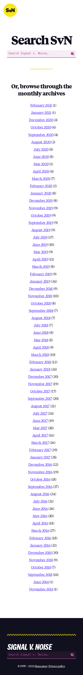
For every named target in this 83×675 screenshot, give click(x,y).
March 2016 (40, 530)
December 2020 (41, 119)
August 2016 (39, 493)
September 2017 (40, 398)
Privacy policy (56, 666)
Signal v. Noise (10, 10)
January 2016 (40, 545)
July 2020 (41, 149)
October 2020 (41, 126)
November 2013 (41, 588)
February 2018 (40, 361)
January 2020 (40, 192)
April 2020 (41, 171)
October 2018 (41, 303)
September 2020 (40, 134)
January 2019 (40, 281)
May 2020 (41, 163)
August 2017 (40, 405)
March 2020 (41, 178)
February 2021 (41, 105)
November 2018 (40, 295)
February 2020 (41, 185)
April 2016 (40, 522)
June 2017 (40, 420)
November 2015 (41, 559)
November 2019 (41, 207)
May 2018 (41, 339)
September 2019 (41, 222)
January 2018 (40, 369)
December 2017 (40, 376)
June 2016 (40, 508)
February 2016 (40, 537)
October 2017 (40, 390)
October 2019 (41, 215)
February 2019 (41, 273)
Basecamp (41, 666)
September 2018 (41, 310)
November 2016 (40, 471)
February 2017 (40, 449)
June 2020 (41, 156)
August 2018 (40, 317)
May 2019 (41, 251)
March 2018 (40, 354)
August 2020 (41, 141)
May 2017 (40, 427)
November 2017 (40, 383)
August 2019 (40, 229)
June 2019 (40, 244)
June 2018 (41, 332)
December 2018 (41, 288)
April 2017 (40, 435)
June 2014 (41, 581)
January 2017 (40, 456)
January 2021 (41, 112)
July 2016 (40, 501)
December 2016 (40, 464)
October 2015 (41, 567)
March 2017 (40, 442)
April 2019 (40, 258)
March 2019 (41, 266)
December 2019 (41, 200)
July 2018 (41, 324)
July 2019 (40, 237)
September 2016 (40, 486)
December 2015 (40, 552)
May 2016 (40, 515)
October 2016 (40, 479)
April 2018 (41, 347)
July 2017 (40, 413)
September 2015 (40, 574)
